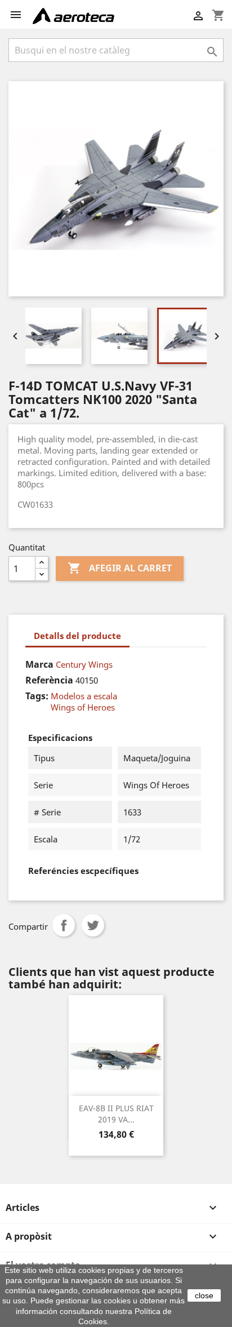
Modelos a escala (84, 696)
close (204, 1295)
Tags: (36, 696)
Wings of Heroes (83, 707)
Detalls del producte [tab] (77, 635)
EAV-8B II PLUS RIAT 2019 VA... (116, 1114)
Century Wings (84, 664)
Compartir (63, 925)
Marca (39, 664)
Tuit (93, 925)
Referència (49, 680)
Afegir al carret (120, 568)
